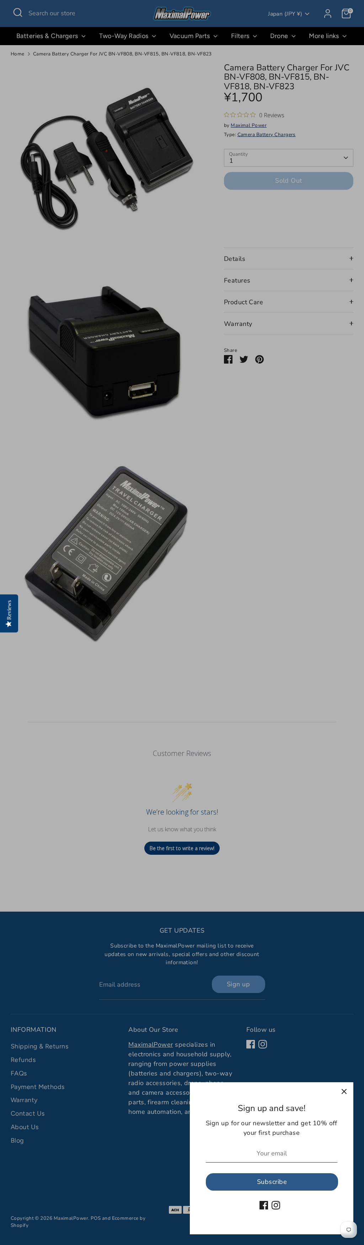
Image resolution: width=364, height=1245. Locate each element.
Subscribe (272, 1181)
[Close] (344, 1091)
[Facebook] (263, 1205)
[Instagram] (276, 1205)
